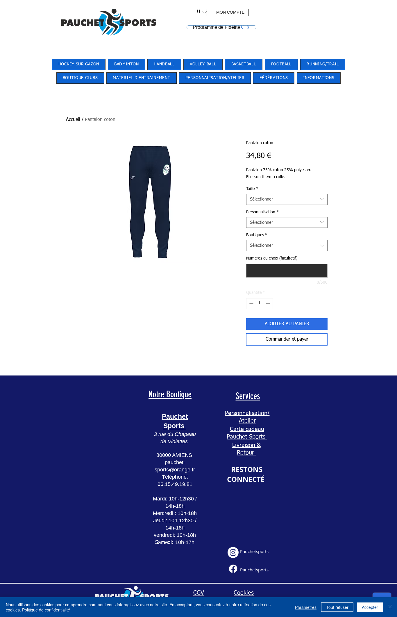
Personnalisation (262, 212)
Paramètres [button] (305, 607)
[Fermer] (390, 607)
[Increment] (268, 303)
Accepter (370, 607)
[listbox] (200, 12)
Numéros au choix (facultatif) (271, 258)
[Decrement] (250, 303)
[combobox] (287, 199)
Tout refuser (337, 607)
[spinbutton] (259, 303)
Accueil (73, 119)
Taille (252, 189)
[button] (199, 12)
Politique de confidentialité (46, 610)
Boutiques (256, 235)
